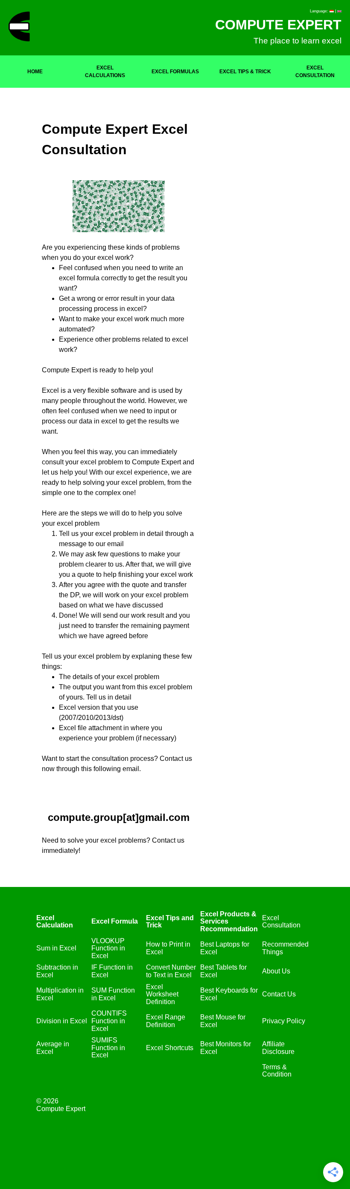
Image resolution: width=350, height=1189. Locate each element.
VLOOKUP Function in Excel (108, 948)
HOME (35, 72)
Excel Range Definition (165, 1020)
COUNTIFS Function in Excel (109, 1021)
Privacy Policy (283, 1021)
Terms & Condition (277, 1070)
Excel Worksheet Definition (162, 994)
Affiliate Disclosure (278, 1047)
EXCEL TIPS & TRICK (245, 72)
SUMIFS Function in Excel (108, 1047)
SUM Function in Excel (113, 994)
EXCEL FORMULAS (175, 72)
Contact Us (279, 994)
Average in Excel (52, 1047)
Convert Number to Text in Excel (171, 971)
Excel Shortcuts (169, 1047)
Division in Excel (61, 1021)
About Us (276, 971)
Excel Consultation (281, 921)
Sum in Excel (56, 948)
